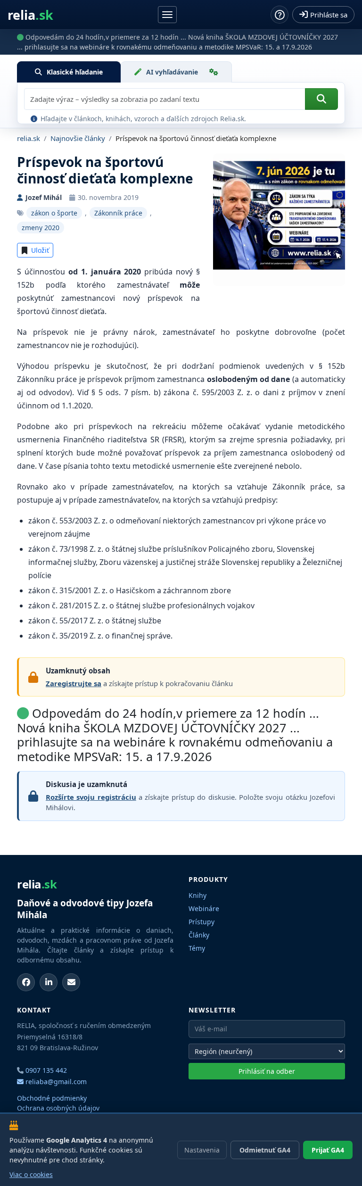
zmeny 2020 (40, 227)
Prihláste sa (328, 14)
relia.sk (28, 138)
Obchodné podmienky (52, 1098)
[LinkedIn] (49, 982)
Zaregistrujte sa (73, 683)
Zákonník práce (118, 212)
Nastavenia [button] (202, 1149)
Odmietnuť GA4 (264, 1149)
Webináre (204, 908)
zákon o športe (54, 212)
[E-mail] (71, 982)
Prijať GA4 (328, 1149)
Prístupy (201, 921)
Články (199, 934)
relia (30, 14)
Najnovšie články (77, 138)
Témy (197, 948)
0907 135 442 (46, 1070)
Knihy (197, 895)
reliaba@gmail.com (55, 1081)
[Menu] (167, 14)
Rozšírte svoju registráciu (91, 797)
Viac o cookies (31, 1174)
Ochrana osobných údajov (58, 1107)
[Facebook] (26, 982)
